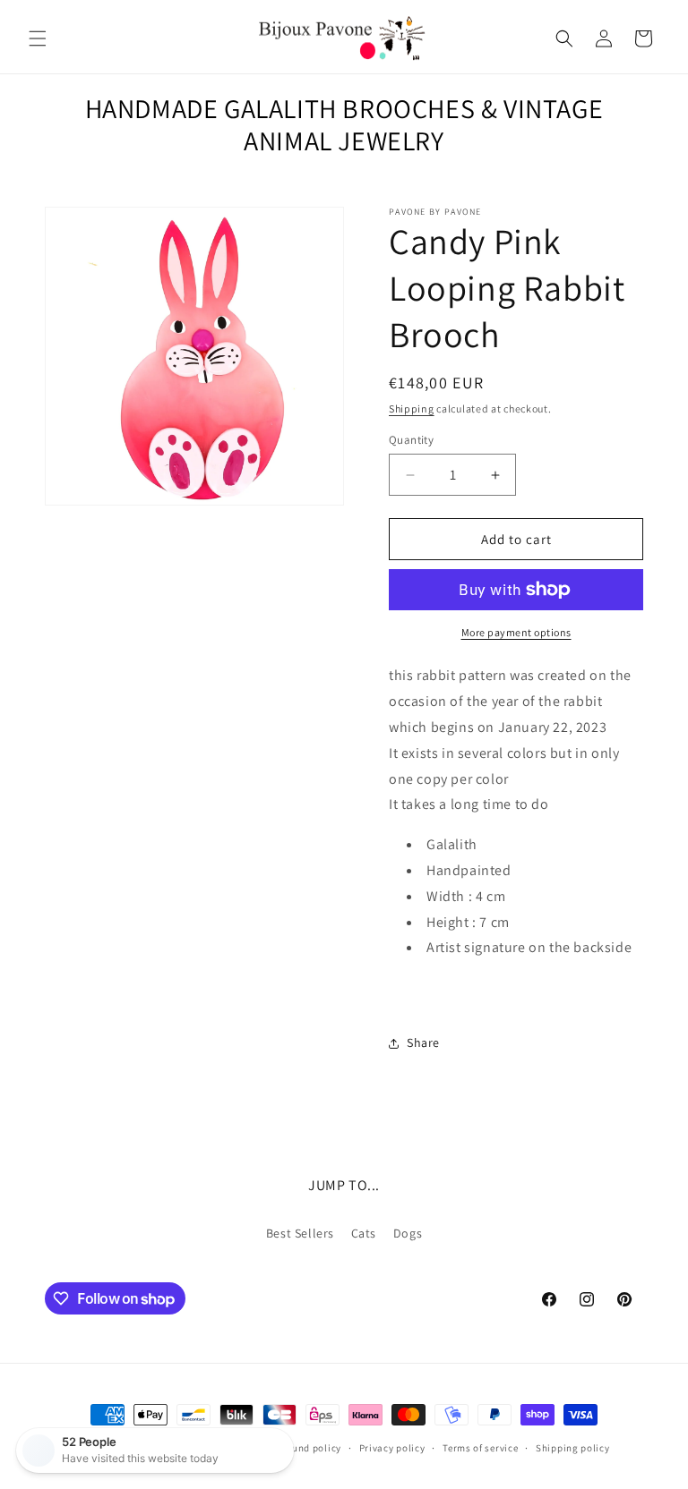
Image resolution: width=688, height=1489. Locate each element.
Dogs (407, 1233)
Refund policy (309, 1448)
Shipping (411, 408)
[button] (37, 38)
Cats (363, 1233)
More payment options (516, 632)
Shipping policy (573, 1448)
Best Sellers (300, 1233)
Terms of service (480, 1448)
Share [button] (423, 1042)
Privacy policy (392, 1448)
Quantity (411, 439)
